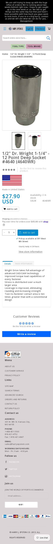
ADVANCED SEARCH (14, 395)
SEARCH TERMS (12, 390)
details (7, 263)
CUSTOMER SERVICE (14, 370)
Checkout (40, 28)
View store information (30, 251)
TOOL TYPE (18, 46)
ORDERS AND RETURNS (16, 399)
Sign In (29, 28)
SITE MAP (9, 386)
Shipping (5, 219)
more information (23, 263)
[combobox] (23, 38)
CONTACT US (11, 403)
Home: (5, 54)
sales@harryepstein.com (17, 444)
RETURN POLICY (12, 408)
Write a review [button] (26, 334)
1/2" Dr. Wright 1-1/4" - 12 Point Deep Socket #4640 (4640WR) (28, 55)
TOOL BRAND (34, 46)
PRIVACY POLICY (12, 375)
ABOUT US (10, 366)
